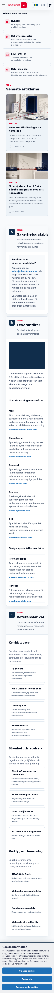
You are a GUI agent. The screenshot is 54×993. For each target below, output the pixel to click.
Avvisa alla (27, 979)
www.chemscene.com (20, 456)
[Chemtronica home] (14, 5)
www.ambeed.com (18, 483)
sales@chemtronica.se (24, 271)
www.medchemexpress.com (23, 429)
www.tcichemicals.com (20, 537)
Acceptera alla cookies (27, 987)
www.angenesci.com (19, 510)
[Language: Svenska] (35, 5)
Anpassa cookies (27, 971)
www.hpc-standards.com (21, 577)
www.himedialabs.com (20, 601)
